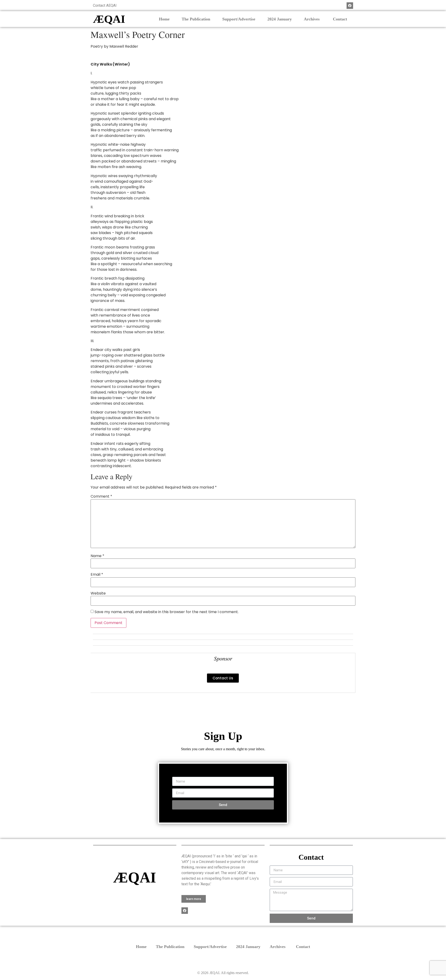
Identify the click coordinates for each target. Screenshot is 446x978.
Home (164, 19)
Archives (312, 19)
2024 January (279, 19)
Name (97, 556)
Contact (340, 19)
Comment (101, 496)
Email (97, 574)
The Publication (196, 19)
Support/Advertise (238, 19)
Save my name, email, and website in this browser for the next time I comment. (167, 612)
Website (98, 593)
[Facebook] (350, 5)
